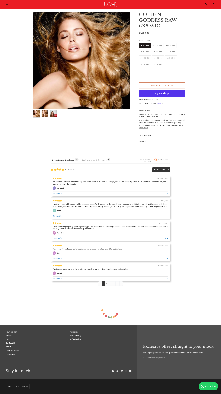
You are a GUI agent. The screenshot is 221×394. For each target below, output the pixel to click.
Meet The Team (12, 350)
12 (117, 283)
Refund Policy (75, 339)
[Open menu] (9, 4)
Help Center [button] (11, 332)
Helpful (57, 194)
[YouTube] (130, 371)
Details (142, 142)
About (8, 347)
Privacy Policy (75, 335)
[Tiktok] (117, 371)
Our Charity (10, 354)
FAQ (7, 339)
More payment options (148, 99)
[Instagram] (126, 371)
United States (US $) (17, 386)
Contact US (10, 343)
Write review (162, 169)
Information (145, 136)
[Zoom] (81, 60)
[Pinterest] (122, 371)
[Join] (213, 357)
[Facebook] (113, 371)
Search (9, 335)
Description (144, 110)
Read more (143, 128)
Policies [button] (74, 332)
